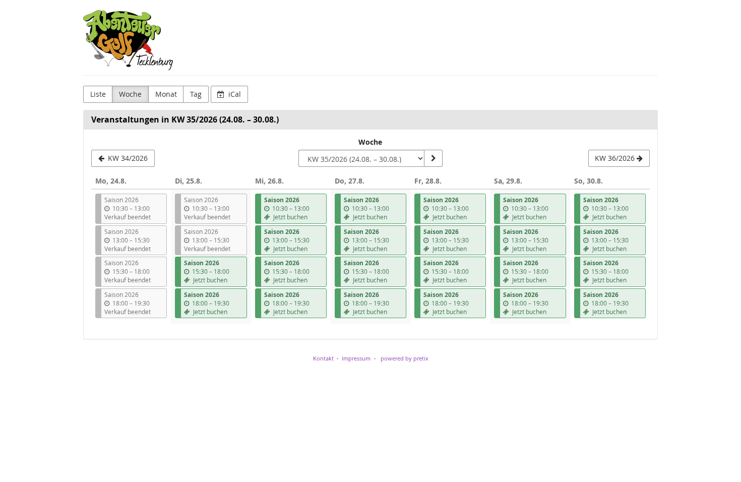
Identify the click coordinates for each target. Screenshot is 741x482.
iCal (233, 94)
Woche (130, 94)
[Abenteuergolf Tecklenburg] (128, 40)
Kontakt (323, 358)
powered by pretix (404, 358)
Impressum (356, 358)
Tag (196, 94)
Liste (98, 94)
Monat (166, 94)
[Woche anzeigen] (433, 158)
